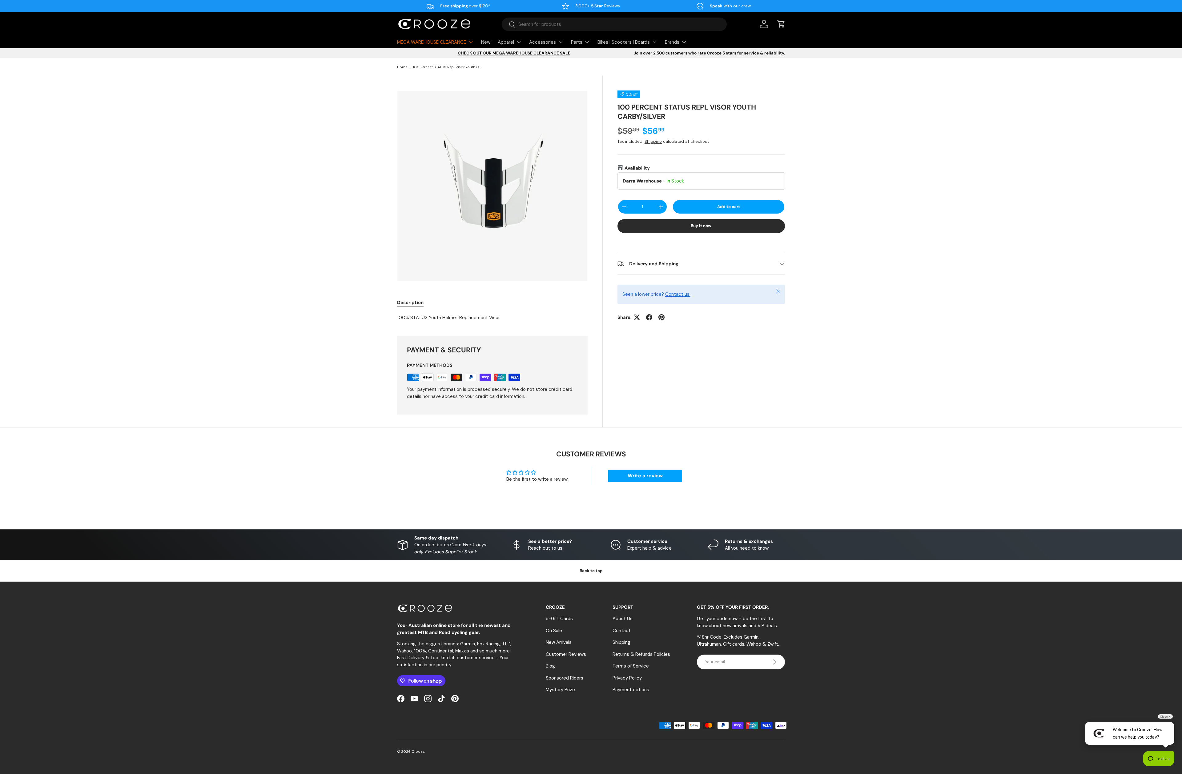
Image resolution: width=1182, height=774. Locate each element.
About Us (623, 619)
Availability (637, 168)
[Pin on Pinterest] (661, 317)
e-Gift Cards (559, 619)
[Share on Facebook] (649, 317)
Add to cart (728, 206)
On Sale (554, 631)
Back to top (591, 570)
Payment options (631, 690)
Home (402, 67)
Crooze (418, 751)
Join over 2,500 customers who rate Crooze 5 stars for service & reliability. (709, 53)
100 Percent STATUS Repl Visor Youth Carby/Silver (447, 67)
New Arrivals (559, 642)
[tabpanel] (492, 317)
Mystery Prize (560, 690)
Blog (550, 666)
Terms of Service (631, 666)
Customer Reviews (566, 654)
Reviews (605, 6)
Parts (576, 42)
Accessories (542, 42)
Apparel (506, 42)
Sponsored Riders (564, 678)
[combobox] (614, 24)
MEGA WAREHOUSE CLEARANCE (431, 42)
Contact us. (677, 294)
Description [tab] (410, 302)
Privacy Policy (627, 678)
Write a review (645, 475)
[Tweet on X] (637, 317)
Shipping (653, 141)
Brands (672, 42)
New (485, 42)
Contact (622, 631)
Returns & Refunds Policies (641, 654)
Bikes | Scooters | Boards (623, 42)
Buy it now (701, 225)
